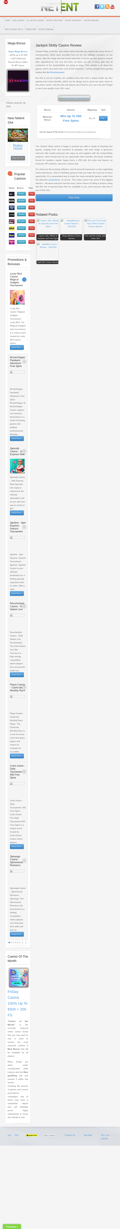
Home (7, 20)
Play (102, 118)
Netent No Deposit (73, 20)
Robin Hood (18, 146)
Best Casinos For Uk (14, 29)
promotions (54, 180)
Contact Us (70, 1135)
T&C (9, 1135)
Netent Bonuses (91, 20)
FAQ (16, 1135)
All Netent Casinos (35, 20)
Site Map (88, 1135)
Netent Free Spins (55, 20)
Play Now (74, 197)
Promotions (31, 29)
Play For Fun (17, 158)
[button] (48, 230)
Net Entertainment (55, 72)
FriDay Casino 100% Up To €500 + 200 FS (18, 1003)
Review (21, 194)
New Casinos (18, 20)
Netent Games (45, 29)
